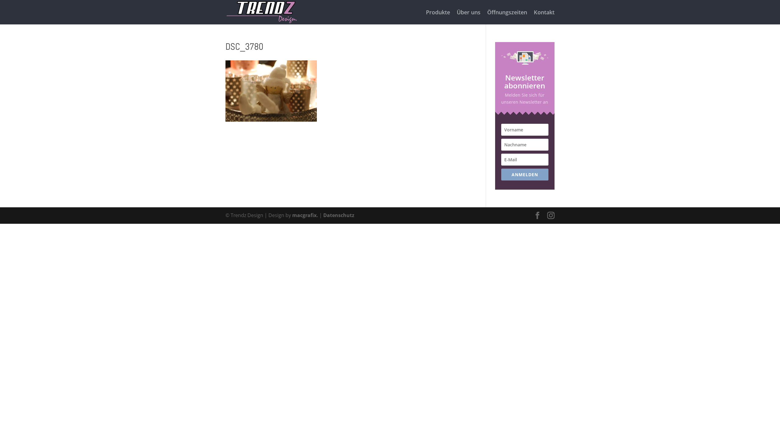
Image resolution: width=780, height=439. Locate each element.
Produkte (438, 13)
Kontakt (544, 13)
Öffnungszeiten (507, 13)
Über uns (468, 13)
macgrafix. (305, 215)
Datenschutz (338, 215)
